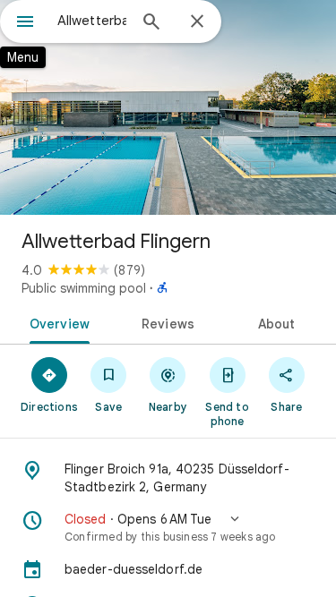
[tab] (56, 322)
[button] (168, 527)
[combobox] (91, 20)
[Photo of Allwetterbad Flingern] (168, 107)
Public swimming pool (84, 288)
